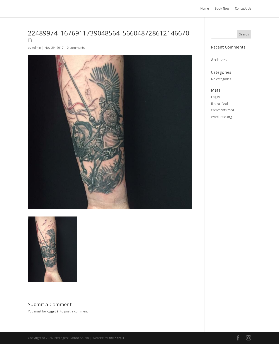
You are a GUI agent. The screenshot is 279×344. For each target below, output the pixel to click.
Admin (36, 47)
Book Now (222, 8)
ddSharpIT (117, 338)
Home (205, 8)
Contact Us (243, 8)
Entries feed (219, 103)
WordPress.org (221, 117)
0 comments (76, 47)
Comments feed (222, 110)
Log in (215, 97)
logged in (53, 311)
